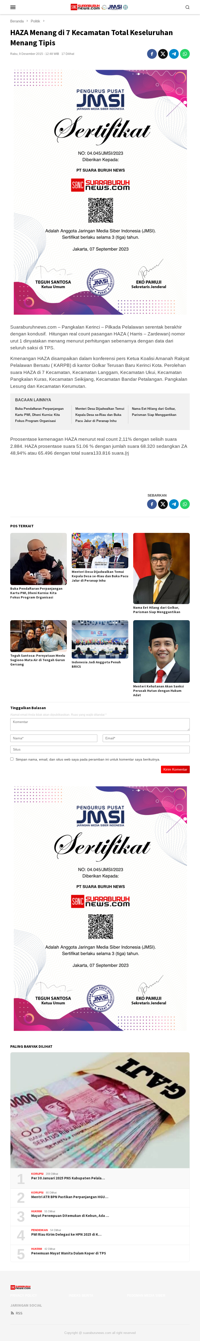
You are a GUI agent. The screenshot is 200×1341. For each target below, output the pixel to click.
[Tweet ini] (163, 54)
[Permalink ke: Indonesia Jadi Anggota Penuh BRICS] (100, 639)
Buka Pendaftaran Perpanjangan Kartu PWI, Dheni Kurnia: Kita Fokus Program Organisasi (39, 414)
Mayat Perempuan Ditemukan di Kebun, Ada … (70, 1216)
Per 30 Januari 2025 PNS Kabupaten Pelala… (68, 1178)
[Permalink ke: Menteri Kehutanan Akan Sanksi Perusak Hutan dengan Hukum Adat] (161, 651)
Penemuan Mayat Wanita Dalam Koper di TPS (68, 1253)
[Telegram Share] (174, 54)
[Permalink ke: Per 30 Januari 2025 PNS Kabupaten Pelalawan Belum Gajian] (100, 1110)
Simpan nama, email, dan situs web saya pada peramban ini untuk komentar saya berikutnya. (88, 759)
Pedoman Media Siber (146, 1295)
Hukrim (36, 1211)
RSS (19, 1313)
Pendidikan (39, 1230)
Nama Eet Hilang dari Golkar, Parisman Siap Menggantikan (156, 609)
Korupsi (37, 1173)
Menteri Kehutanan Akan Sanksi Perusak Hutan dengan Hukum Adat (158, 690)
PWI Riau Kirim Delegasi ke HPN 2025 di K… (66, 1234)
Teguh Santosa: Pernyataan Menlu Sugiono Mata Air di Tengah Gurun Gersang (37, 659)
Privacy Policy (23, 1295)
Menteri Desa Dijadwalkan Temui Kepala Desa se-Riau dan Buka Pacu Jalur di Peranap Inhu (99, 414)
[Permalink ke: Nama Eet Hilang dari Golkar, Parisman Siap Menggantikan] (161, 568)
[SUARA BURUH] (100, 7)
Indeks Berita (81, 1295)
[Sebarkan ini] (152, 54)
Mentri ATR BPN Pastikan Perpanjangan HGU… (69, 1197)
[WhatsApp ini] (185, 54)
